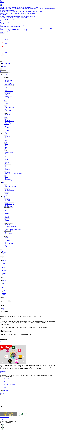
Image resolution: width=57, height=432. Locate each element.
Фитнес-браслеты (16, 16)
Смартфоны (5, 135)
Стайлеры (17, 17)
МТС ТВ (14, 13)
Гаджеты (1, 16)
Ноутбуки (6, 167)
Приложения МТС (3, 13)
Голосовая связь (7, 200)
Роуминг (12, 26)
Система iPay (7, 22)
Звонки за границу (34, 8)
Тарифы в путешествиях (14, 8)
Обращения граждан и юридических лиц (9, 384)
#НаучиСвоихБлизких (34, 12)
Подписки (12, 28)
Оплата (1, 27)
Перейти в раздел (7, 78)
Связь (1, 6)
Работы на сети (7, 244)
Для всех (3, 19)
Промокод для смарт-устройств (17, 19)
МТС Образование (14, 11)
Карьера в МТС (6, 381)
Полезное (1, 11)
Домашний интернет (5, 252)
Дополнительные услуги (16, 7)
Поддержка (3, 196)
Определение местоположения (7, 11)
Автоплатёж (2, 23)
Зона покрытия (7, 240)
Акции (1, 19)
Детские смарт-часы (24, 16)
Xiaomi (9, 15)
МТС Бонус (34, 7)
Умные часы (5, 16)
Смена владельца (7, 221)
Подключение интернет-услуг (15, 25)
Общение (6, 116)
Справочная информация (23, 29)
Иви (16, 13)
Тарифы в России (20, 8)
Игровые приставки (8, 168)
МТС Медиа (2, 10)
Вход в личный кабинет (11, 30)
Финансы (1, 20)
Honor (6, 140)
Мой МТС (7, 13)
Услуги (6, 94)
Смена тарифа (7, 219)
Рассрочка (16, 27)
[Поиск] (9, 72)
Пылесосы (9, 17)
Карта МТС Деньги (6, 188)
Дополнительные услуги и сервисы (5, 28)
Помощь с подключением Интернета (5, 25)
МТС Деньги (21, 13)
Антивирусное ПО (12, 12)
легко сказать (4, 307)
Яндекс (11, 15)
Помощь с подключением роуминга (5, 26)
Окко (18, 13)
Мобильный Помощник (8, 228)
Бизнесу (1, 1)
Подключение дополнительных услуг (19, 28)
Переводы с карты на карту (13, 22)
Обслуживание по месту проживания (12, 31)
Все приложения (32, 13)
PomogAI (40, 11)
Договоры (6, 242)
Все (35, 16)
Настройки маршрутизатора (25, 30)
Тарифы (6, 7)
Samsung (6, 15)
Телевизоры (2, 15)
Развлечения (5, 112)
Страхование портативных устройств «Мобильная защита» (13, 173)
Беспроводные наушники (10, 16)
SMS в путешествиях (40, 8)
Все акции (26, 19)
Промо (6, 19)
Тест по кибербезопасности (41, 12)
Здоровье (19, 11)
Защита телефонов (7, 12)
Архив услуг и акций (8, 97)
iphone (3, 309)
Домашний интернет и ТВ (7, 92)
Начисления (4, 27)
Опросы (19, 31)
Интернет (18, 26)
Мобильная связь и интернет (6, 63)
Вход (1, 249)
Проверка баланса (20, 27)
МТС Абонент (11, 13)
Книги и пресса (12, 10)
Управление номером (18, 30)
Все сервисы (2, 297)
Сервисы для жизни (3, 9)
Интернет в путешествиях (27, 8)
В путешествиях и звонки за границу (5, 8)
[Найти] (9, 301)
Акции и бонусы (10, 7)
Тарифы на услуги (30, 11)
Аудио (20, 16)
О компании (2, 2)
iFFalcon (13, 15)
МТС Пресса (24, 13)
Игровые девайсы (7, 169)
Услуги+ (23, 19)
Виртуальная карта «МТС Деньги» (10, 190)
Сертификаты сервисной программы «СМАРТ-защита (13, 174)
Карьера (1, 4)
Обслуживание (6, 235)
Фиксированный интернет (4, 30)
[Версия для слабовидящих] (0, 3)
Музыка (8, 10)
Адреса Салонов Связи (8, 239)
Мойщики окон (13, 17)
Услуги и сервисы (2, 22)
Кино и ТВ (5, 10)
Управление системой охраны (19, 12)
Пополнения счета (8, 27)
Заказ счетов (13, 27)
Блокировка (7, 220)
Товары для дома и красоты (4, 17)
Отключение (21, 25)
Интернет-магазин (3, 14)
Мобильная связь (2, 7)
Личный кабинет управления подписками (44, 28)
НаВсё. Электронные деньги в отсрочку (11, 186)
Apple (6, 137)
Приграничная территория (51, 8)
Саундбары (7, 170)
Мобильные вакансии (36, 11)
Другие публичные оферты (9, 243)
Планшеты (6, 166)
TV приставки (16, 15)
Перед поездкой (45, 8)
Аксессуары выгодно (10, 19)
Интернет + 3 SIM (4, 74)
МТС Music (28, 13)
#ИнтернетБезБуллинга (27, 12)
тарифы (3, 308)
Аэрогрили (20, 17)
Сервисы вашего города (23, 11)
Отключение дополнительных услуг (30, 28)
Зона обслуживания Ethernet (9, 95)
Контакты (5, 383)
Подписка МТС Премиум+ (29, 7)
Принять (10, 331)
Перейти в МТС (22, 7)
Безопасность (2, 12)
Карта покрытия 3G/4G (8, 96)
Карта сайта (2, 393)
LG (4, 15)
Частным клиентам (3, 0)
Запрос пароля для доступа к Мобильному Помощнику (11, 29)
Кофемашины (24, 17)
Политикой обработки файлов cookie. (18, 313)
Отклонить (7, 331)
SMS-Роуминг (15, 26)
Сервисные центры (4, 31)
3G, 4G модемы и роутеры (31, 16)
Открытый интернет (39, 7)
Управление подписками (5, 67)
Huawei (6, 138)
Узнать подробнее (2, 419)
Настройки (25, 25)
